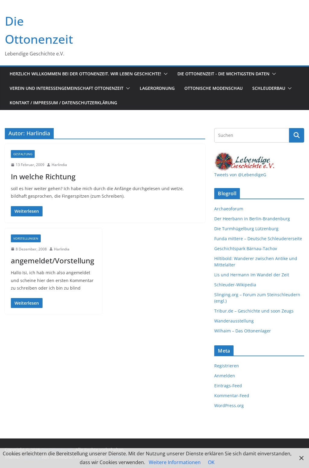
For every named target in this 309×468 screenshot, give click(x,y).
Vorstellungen (25, 238)
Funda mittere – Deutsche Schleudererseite (258, 238)
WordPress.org (229, 405)
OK (211, 462)
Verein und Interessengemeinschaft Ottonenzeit (66, 88)
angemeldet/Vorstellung (52, 260)
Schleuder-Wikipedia (235, 284)
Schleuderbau (268, 88)
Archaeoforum (228, 209)
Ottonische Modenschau (213, 88)
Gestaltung (22, 154)
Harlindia (59, 164)
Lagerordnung (157, 88)
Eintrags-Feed (228, 385)
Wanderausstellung (234, 321)
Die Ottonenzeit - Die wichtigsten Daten (223, 74)
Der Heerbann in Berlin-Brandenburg (252, 218)
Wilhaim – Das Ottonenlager (242, 331)
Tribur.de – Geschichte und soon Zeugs (254, 311)
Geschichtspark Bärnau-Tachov (245, 248)
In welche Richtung (43, 176)
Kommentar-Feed (231, 395)
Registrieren (226, 366)
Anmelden (224, 375)
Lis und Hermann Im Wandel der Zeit (251, 275)
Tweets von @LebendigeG (240, 174)
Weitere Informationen (175, 462)
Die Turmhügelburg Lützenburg (246, 228)
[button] (164, 74)
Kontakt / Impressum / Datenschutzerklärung (63, 102)
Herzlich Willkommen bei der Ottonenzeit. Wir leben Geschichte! (85, 74)
